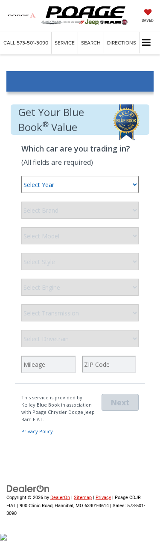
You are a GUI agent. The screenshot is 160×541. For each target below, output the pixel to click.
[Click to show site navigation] (146, 43)
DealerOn (60, 497)
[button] (26, 43)
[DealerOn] (28, 488)
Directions (121, 42)
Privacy (103, 497)
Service (65, 42)
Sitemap (83, 497)
